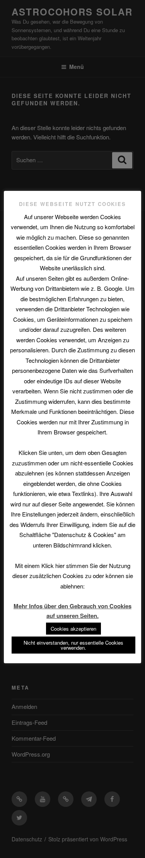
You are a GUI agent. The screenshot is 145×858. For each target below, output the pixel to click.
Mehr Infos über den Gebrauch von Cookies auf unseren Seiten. (72, 611)
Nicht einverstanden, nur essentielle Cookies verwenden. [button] (73, 645)
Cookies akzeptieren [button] (73, 628)
